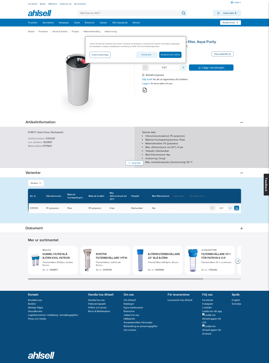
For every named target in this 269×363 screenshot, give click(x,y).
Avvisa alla (146, 55)
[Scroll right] (237, 260)
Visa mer (136, 163)
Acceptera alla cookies (170, 55)
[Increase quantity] (183, 67)
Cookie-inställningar (100, 55)
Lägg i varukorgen (213, 67)
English (236, 300)
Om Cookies (130, 330)
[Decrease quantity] (145, 67)
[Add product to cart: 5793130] (236, 208)
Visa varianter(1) (222, 54)
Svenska (236, 303)
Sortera (34, 183)
